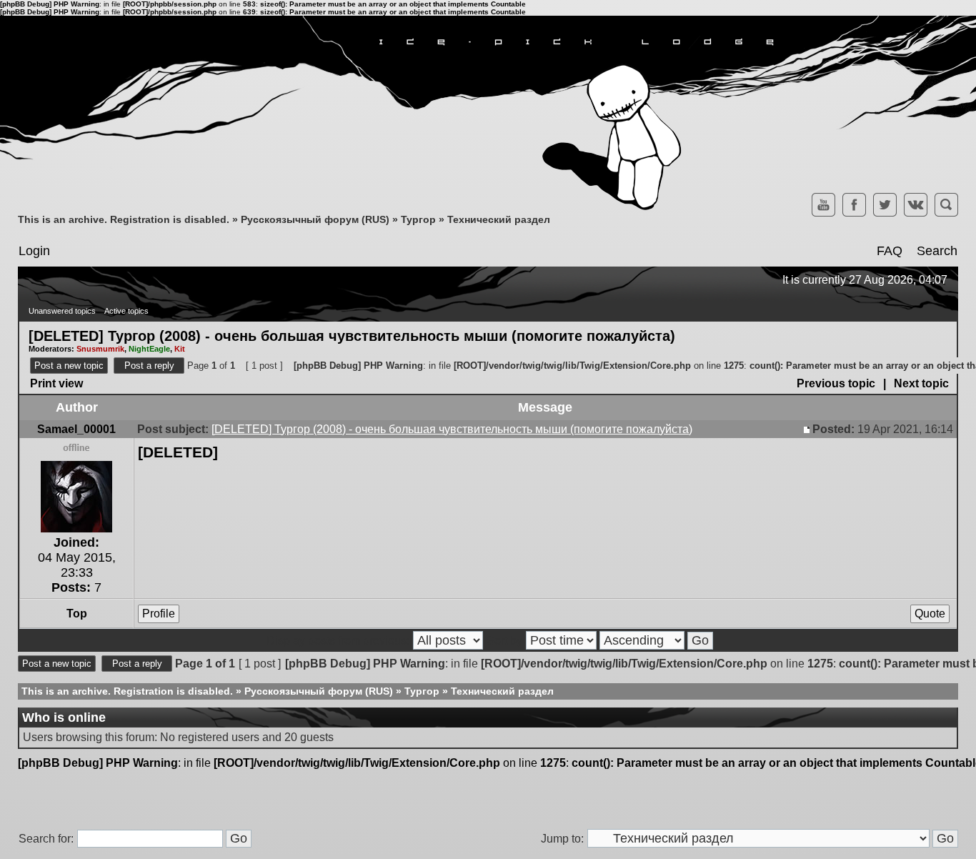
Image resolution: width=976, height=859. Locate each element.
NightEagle (149, 348)
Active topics (126, 311)
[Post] (808, 429)
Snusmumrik (100, 348)
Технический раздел (498, 219)
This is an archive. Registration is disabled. (123, 219)
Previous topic (836, 383)
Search (937, 251)
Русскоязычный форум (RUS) (315, 219)
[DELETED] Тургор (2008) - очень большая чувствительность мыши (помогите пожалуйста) (352, 335)
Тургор (418, 219)
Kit (179, 348)
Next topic (921, 383)
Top (76, 613)
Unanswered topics (62, 311)
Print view (56, 383)
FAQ (889, 251)
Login (34, 251)
